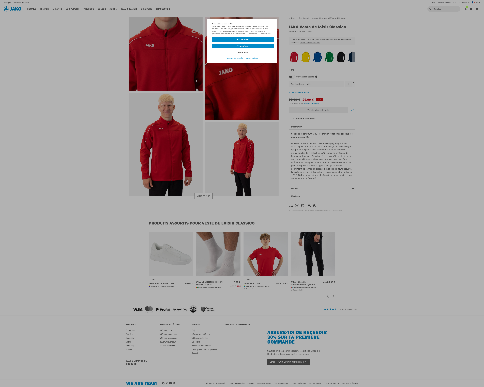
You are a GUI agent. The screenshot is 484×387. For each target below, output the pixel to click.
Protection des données (235, 58)
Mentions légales (252, 58)
